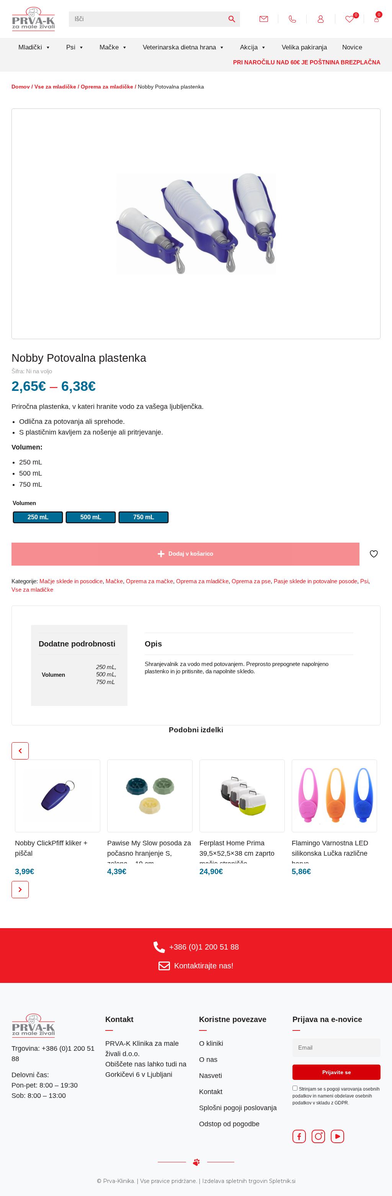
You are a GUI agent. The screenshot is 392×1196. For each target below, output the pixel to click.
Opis (153, 644)
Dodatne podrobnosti (77, 644)
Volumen (24, 503)
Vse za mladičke (55, 87)
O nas (208, 1059)
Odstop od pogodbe (229, 1124)
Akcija (249, 47)
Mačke (109, 47)
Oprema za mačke (149, 581)
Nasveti (210, 1076)
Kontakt (210, 1092)
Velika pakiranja (304, 47)
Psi (70, 47)
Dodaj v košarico (190, 554)
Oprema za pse (251, 581)
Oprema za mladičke (107, 87)
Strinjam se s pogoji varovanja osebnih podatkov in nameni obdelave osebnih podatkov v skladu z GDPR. (336, 1096)
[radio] (38, 517)
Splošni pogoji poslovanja (238, 1108)
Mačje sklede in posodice (71, 581)
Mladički (30, 47)
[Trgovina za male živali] (33, 19)
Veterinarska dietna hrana (179, 47)
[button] (79, 842)
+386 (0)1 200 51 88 (204, 947)
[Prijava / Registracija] (323, 18)
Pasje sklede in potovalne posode (315, 581)
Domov (20, 87)
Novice (352, 47)
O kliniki (211, 1043)
